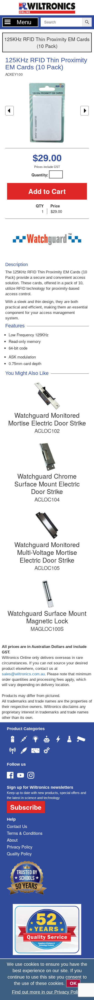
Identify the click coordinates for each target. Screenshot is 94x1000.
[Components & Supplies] (24, 739)
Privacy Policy (19, 847)
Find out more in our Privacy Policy (47, 992)
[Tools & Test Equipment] (35, 751)
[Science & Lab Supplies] (69, 739)
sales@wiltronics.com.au (23, 674)
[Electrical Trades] (58, 739)
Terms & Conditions (24, 833)
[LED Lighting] (35, 739)
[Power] (12, 739)
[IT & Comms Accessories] (12, 751)
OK (73, 983)
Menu (24, 22)
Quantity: (39, 175)
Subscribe (26, 807)
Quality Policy (19, 853)
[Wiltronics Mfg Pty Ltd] (46, 751)
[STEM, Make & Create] (46, 739)
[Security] (81, 739)
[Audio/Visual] (24, 751)
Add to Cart (47, 191)
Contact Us (17, 826)
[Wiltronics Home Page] (47, 7)
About (12, 840)
